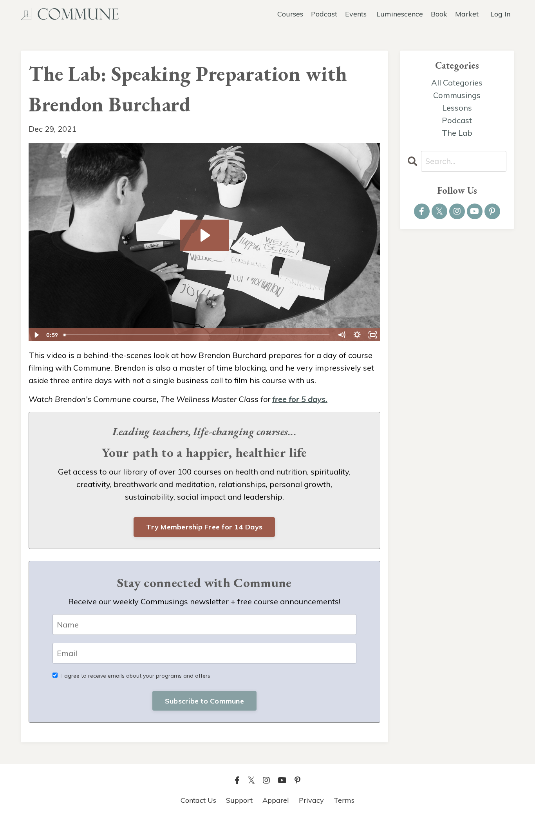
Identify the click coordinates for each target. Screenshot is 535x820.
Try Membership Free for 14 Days (204, 526)
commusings (457, 95)
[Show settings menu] (357, 335)
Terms (344, 800)
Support (239, 800)
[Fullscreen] (373, 335)
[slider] (196, 335)
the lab (457, 133)
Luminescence (399, 13)
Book (439, 13)
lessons (457, 108)
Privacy (311, 800)
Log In (500, 13)
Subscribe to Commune (204, 700)
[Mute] (341, 335)
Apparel (275, 800)
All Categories (457, 82)
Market (467, 13)
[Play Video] (36, 335)
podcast (457, 120)
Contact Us (198, 800)
